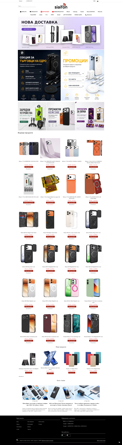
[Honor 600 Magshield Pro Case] (72, 254)
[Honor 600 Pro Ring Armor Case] (93, 219)
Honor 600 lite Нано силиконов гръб (50, 336)
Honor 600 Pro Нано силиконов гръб (28, 336)
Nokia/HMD (33, 14)
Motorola (100, 11)
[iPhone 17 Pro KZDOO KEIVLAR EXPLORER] (93, 184)
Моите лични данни (101, 440)
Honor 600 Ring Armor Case (28, 266)
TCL (46, 14)
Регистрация (30, 424)
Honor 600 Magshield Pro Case (72, 266)
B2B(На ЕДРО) (78, 14)
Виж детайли (28, 166)
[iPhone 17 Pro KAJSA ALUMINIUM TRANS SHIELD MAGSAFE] (93, 148)
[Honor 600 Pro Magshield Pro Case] (50, 254)
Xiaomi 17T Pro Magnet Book (93, 368)
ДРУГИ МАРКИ (67, 14)
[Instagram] (103, 1)
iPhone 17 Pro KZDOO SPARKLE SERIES (71, 161)
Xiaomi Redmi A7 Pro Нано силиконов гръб (93, 301)
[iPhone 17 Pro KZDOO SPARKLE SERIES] (72, 148)
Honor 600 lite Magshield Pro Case (93, 266)
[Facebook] (101, 1)
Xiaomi (82, 11)
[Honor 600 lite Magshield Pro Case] (93, 254)
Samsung (75, 11)
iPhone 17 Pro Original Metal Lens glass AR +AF (50, 197)
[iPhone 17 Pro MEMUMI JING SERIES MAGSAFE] (72, 184)
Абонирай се (21, 376)
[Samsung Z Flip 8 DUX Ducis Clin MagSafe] (28, 359)
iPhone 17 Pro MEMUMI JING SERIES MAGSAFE (72, 197)
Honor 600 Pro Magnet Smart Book (28, 232)
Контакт (29, 426)
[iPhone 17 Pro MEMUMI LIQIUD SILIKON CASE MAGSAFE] (50, 148)
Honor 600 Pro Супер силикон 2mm (72, 232)
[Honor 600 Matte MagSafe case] (29, 288)
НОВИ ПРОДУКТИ (58, 11)
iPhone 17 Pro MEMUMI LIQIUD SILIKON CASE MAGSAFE (50, 162)
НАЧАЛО (24, 11)
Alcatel (58, 14)
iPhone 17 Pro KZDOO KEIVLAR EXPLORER (93, 197)
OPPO (52, 14)
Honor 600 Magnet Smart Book (50, 232)
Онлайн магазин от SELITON (61, 443)
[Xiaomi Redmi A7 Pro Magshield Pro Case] (93, 323)
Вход (18, 421)
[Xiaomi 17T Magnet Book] (71, 359)
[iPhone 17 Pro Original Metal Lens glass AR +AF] (50, 184)
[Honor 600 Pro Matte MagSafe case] (50, 288)
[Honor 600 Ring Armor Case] (29, 254)
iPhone (68, 11)
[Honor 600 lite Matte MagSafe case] (72, 288)
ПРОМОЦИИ (46, 11)
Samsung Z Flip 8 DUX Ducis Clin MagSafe (28, 368)
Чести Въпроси (31, 421)
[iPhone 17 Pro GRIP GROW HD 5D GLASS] (28, 183)
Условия (40, 424)
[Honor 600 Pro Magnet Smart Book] (29, 219)
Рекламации (19, 426)
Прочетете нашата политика (47, 440)
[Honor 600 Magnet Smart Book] (50, 219)
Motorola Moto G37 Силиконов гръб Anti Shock (50, 368)
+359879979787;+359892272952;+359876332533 (77, 426)
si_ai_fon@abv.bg (69, 421)
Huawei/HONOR (91, 11)
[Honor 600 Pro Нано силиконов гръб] (29, 323)
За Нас (18, 429)
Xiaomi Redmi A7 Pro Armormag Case (71, 336)
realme (40, 14)
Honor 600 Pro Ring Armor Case (93, 232)
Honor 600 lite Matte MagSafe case (71, 301)
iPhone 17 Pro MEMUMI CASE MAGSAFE (28, 161)
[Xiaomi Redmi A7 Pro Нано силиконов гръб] (93, 288)
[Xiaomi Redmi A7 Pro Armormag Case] (72, 323)
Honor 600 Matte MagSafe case (29, 301)
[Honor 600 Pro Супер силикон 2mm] (72, 219)
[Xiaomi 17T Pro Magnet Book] (93, 359)
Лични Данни (41, 421)
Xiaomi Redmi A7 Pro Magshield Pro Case (93, 336)
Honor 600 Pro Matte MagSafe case (50, 301)
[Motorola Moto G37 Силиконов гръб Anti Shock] (50, 358)
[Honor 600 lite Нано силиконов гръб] (50, 323)
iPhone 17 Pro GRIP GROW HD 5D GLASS (29, 197)
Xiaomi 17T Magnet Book (72, 368)
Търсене (29, 429)
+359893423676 (29, 1)
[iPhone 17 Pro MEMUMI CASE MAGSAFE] (29, 148)
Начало (18, 424)
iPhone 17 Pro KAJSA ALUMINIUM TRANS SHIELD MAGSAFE (93, 162)
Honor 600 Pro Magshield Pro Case (50, 266)
